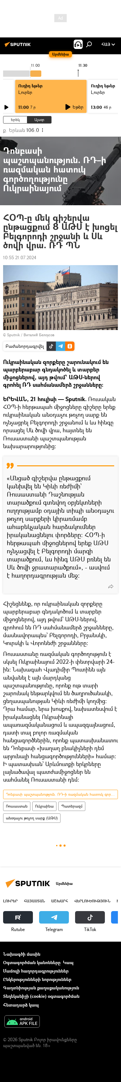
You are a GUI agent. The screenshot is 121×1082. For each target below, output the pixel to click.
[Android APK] (22, 1022)
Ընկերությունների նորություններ (37, 979)
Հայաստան (34, 901)
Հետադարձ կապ (21, 1005)
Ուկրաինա (44, 806)
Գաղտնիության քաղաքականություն (41, 988)
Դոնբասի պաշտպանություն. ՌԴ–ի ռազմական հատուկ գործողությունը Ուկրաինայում (62, 794)
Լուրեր (25, 92)
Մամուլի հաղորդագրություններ (36, 971)
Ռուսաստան (17, 806)
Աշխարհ (59, 901)
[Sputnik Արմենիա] (18, 47)
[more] (111, 586)
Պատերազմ (72, 806)
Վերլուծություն (92, 901)
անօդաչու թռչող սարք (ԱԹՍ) (32, 818)
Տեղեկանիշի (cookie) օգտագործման (41, 996)
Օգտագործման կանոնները (31, 962)
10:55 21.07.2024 (19, 257)
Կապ (68, 962)
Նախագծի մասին (21, 954)
